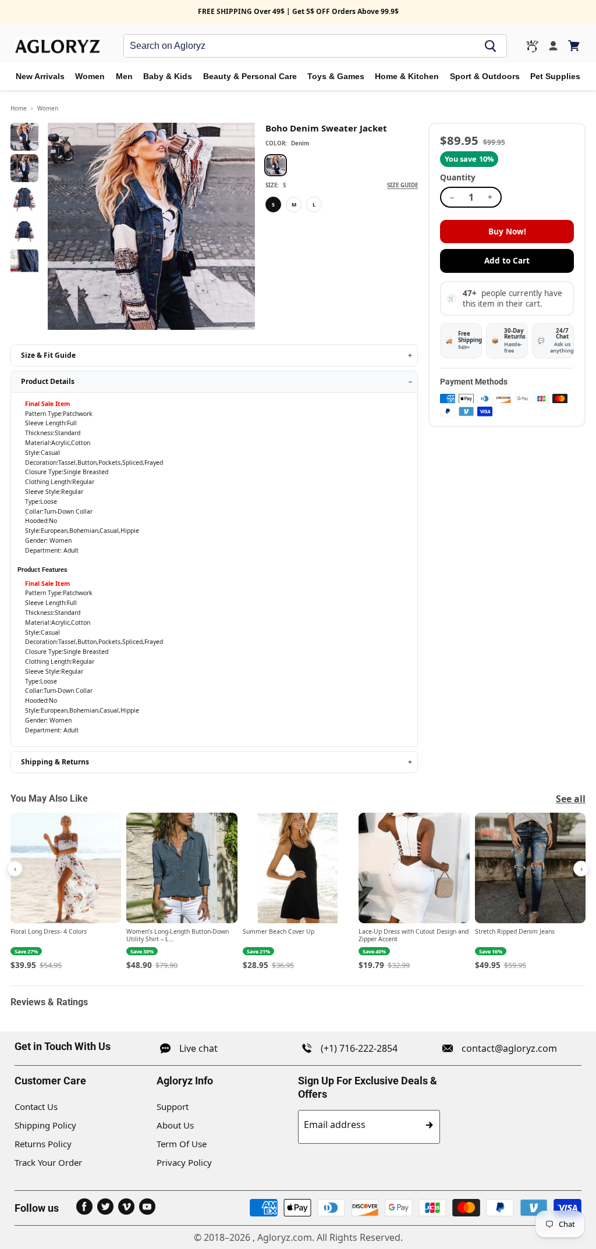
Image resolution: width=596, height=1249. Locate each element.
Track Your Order (48, 1162)
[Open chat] (532, 46)
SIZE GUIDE (402, 185)
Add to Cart (507, 260)
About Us (175, 1125)
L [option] (314, 204)
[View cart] (574, 46)
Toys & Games (335, 76)
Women (90, 76)
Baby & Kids (167, 76)
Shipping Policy (45, 1125)
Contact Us (36, 1106)
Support (173, 1106)
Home (18, 108)
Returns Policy (43, 1144)
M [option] (294, 204)
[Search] (490, 46)
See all (571, 798)
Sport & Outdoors (485, 76)
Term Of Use (182, 1144)
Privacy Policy (184, 1162)
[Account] (553, 46)
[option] (275, 165)
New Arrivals (40, 76)
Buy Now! (507, 231)
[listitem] (65, 892)
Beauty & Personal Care (250, 76)
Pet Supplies (555, 76)
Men (124, 76)
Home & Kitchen (407, 76)
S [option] (273, 204)
